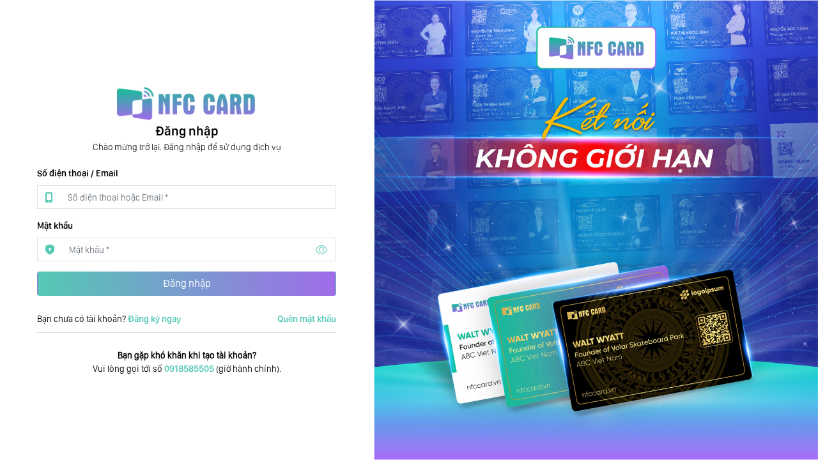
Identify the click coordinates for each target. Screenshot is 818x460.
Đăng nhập (187, 283)
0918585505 (189, 369)
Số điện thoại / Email (77, 173)
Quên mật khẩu (306, 319)
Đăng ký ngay (154, 319)
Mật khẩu (55, 225)
